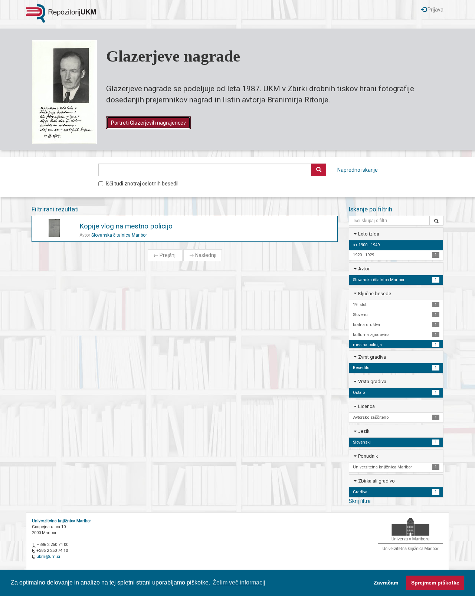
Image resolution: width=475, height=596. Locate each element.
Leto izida (368, 234)
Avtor (364, 268)
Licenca (366, 406)
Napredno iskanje (357, 170)
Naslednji (202, 255)
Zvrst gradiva (372, 357)
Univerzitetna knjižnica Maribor (61, 520)
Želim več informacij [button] (239, 582)
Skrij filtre (360, 501)
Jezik (363, 431)
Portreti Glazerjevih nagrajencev (148, 123)
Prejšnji (165, 255)
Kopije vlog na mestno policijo (126, 226)
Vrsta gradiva (372, 381)
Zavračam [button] (386, 583)
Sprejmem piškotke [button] (435, 583)
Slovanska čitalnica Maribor (119, 235)
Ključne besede (374, 293)
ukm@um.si (48, 556)
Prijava (434, 10)
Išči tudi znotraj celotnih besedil (142, 184)
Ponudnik (368, 456)
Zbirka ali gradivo (376, 481)
